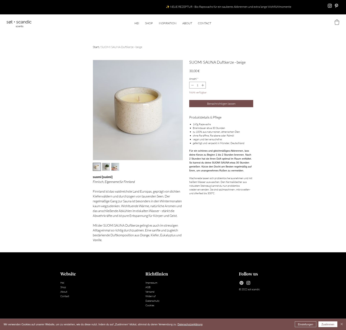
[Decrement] (192, 85)
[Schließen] (342, 324)
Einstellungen (305, 324)
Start (96, 47)
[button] (337, 22)
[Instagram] (329, 5)
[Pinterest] (241, 282)
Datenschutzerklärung (190, 324)
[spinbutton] (197, 85)
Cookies (149, 305)
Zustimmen (327, 324)
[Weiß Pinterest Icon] (336, 5)
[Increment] (203, 85)
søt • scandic (19, 21)
